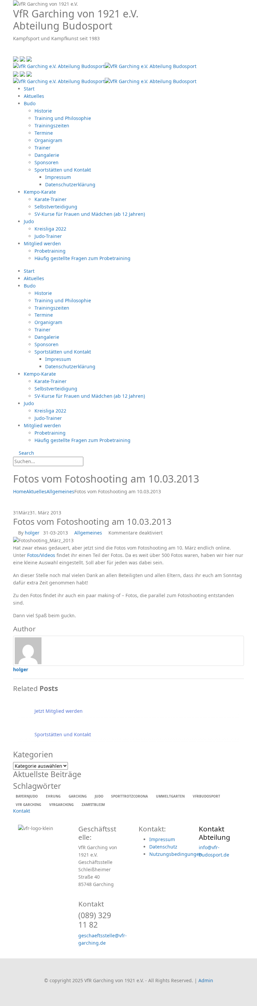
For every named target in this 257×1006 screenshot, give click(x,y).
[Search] (90, 461)
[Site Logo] (104, 66)
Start (29, 88)
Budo (29, 103)
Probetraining (50, 251)
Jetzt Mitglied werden (58, 711)
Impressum (58, 177)
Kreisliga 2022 (50, 229)
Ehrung (53, 796)
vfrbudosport (206, 796)
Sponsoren (46, 162)
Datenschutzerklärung (70, 184)
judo (99, 796)
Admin (205, 980)
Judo (29, 221)
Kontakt (21, 811)
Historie (43, 111)
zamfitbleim (93, 804)
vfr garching (28, 804)
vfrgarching (61, 804)
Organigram (48, 140)
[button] (15, 51)
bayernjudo (27, 796)
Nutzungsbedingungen (175, 854)
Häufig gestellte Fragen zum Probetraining (82, 258)
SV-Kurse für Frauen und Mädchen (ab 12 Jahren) (89, 214)
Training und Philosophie (62, 118)
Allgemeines (88, 532)
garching (78, 796)
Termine (43, 133)
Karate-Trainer (50, 199)
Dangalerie (46, 155)
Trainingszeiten (51, 125)
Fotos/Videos (41, 555)
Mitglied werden (42, 243)
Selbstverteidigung (55, 206)
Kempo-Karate (40, 192)
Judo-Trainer (48, 236)
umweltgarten (170, 796)
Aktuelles (34, 96)
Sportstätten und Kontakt (62, 170)
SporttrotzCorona (129, 796)
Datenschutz (163, 846)
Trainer (42, 147)
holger (32, 532)
